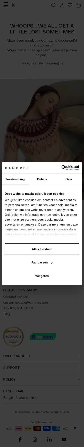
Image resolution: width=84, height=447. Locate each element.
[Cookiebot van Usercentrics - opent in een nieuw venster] (61, 167)
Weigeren (42, 275)
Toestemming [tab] (15, 179)
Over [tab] (68, 179)
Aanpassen (40, 262)
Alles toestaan (42, 249)
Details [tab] (42, 179)
